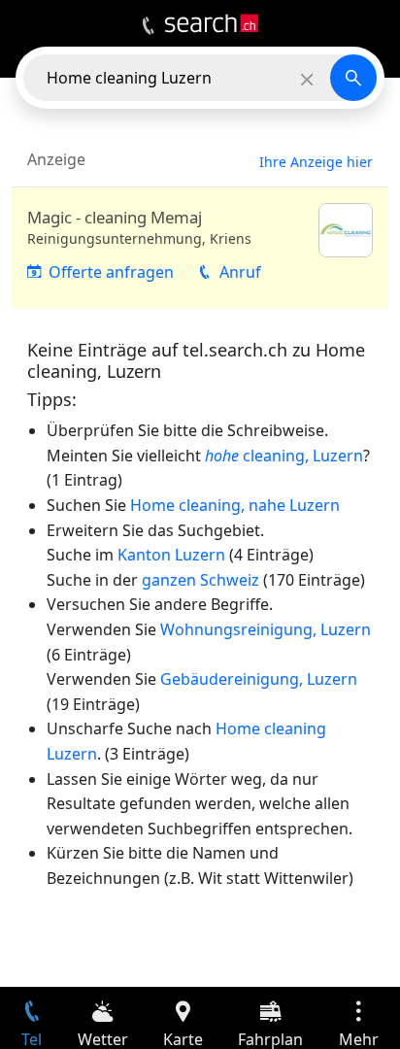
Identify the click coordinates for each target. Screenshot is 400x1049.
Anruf (240, 272)
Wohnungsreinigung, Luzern (265, 629)
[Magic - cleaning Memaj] (200, 248)
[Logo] (211, 23)
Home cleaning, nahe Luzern (235, 505)
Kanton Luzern (171, 554)
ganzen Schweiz (200, 580)
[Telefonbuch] (148, 26)
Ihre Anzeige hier (316, 161)
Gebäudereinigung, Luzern (258, 679)
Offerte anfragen (111, 272)
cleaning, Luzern (284, 455)
